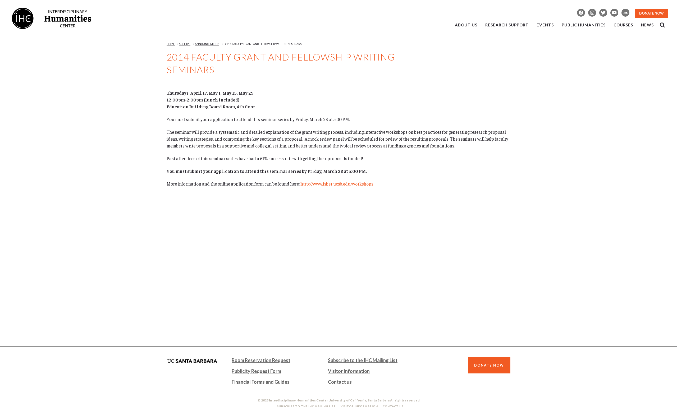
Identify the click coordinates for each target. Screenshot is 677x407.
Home (171, 43)
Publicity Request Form (256, 371)
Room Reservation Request (261, 360)
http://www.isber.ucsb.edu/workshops (336, 184)
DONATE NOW (651, 13)
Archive (184, 43)
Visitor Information (349, 371)
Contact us (340, 382)
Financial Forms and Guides (261, 382)
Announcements (207, 43)
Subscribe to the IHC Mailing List (362, 360)
